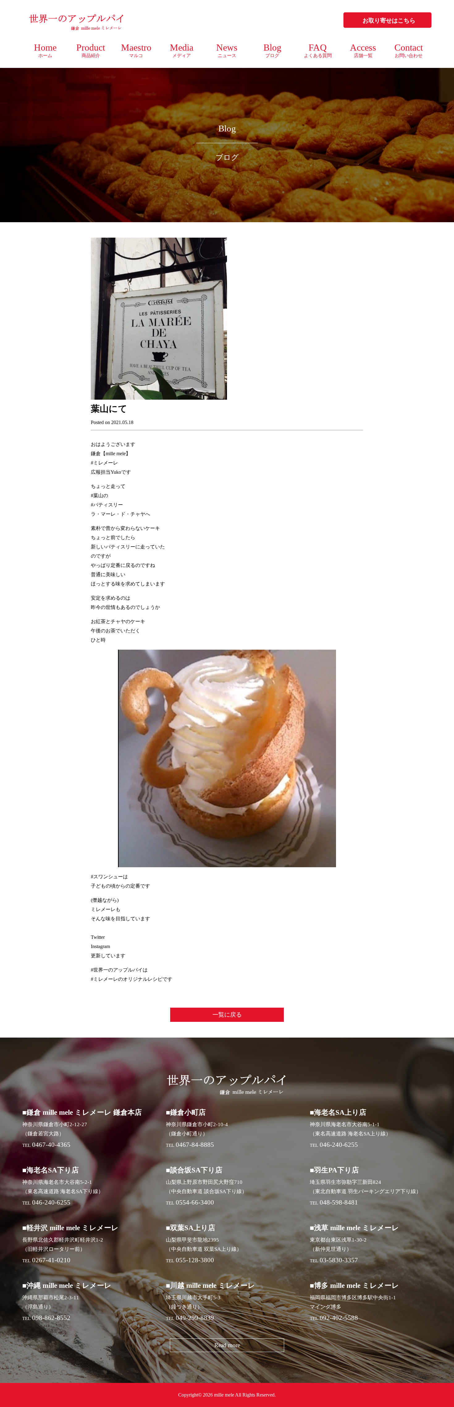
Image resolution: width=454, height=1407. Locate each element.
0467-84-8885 (195, 1144)
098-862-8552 (51, 1318)
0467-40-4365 (51, 1144)
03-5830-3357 (339, 1260)
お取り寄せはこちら (389, 20)
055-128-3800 (195, 1260)
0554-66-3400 (195, 1202)
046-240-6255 (339, 1144)
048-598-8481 (339, 1202)
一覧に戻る (227, 1014)
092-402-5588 (339, 1318)
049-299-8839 (195, 1318)
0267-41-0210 (51, 1260)
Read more (227, 1345)
